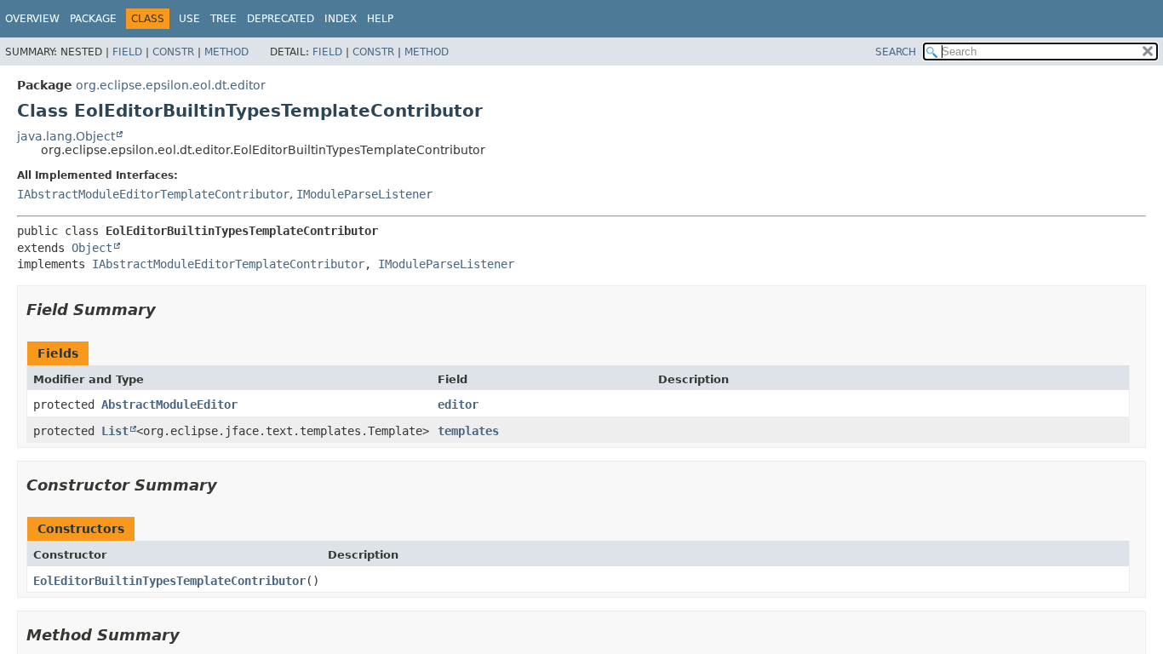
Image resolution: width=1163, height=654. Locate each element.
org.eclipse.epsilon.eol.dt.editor (171, 85)
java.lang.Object (66, 136)
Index (340, 19)
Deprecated (280, 19)
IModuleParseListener (364, 194)
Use (189, 19)
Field (127, 52)
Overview (32, 19)
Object (92, 248)
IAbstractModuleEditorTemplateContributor (153, 194)
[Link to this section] (168, 309)
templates (468, 431)
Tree (223, 19)
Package (93, 19)
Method (226, 52)
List (115, 431)
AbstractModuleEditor (169, 404)
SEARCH (895, 52)
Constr (173, 52)
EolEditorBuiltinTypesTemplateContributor (169, 581)
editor (458, 404)
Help (380, 19)
